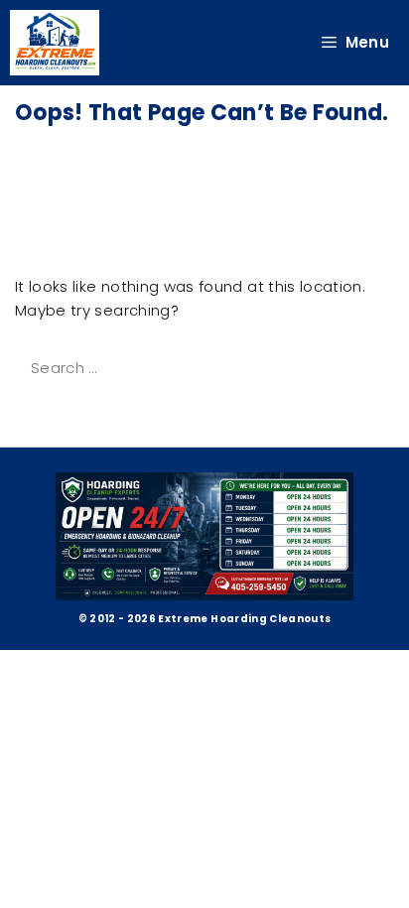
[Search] (41, 411)
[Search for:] (177, 367)
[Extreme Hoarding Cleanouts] (54, 42)
